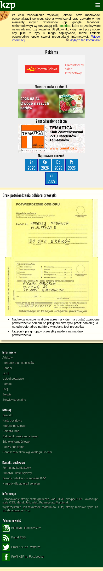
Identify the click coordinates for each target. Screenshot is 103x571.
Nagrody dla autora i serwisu (21, 483)
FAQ (5, 389)
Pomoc (6, 384)
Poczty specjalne (13, 447)
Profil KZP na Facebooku (27, 556)
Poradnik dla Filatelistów (18, 363)
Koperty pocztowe (14, 426)
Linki (5, 373)
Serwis (6, 394)
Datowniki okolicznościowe (20, 436)
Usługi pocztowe (13, 378)
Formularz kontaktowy (16, 467)
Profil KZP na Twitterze (25, 547)
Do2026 (58, 165)
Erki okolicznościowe (16, 441)
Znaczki (7, 415)
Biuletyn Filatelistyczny (17, 473)
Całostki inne (10, 431)
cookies (64, 26)
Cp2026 (45, 165)
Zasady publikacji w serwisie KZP (24, 478)
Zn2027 (51, 178)
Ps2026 (72, 165)
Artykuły (7, 357)
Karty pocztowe (12, 420)
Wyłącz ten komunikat (85, 40)
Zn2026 (31, 165)
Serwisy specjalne (14, 399)
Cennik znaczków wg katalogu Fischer (27, 452)
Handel (7, 368)
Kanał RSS (18, 537)
